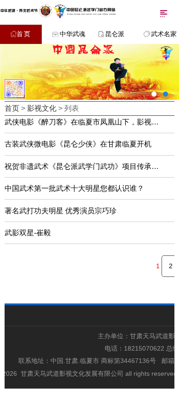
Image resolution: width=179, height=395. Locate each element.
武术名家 (164, 34)
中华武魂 (72, 34)
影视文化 (41, 108)
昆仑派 (114, 34)
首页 (24, 34)
